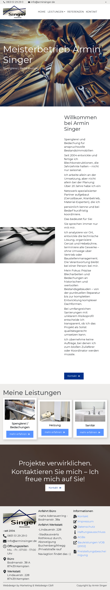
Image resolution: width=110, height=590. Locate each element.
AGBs (81, 537)
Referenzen (75, 11)
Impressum (86, 521)
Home (42, 11)
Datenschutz (86, 526)
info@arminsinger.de (43, 2)
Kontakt (91, 11)
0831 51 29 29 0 (14, 2)
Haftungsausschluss (91, 532)
